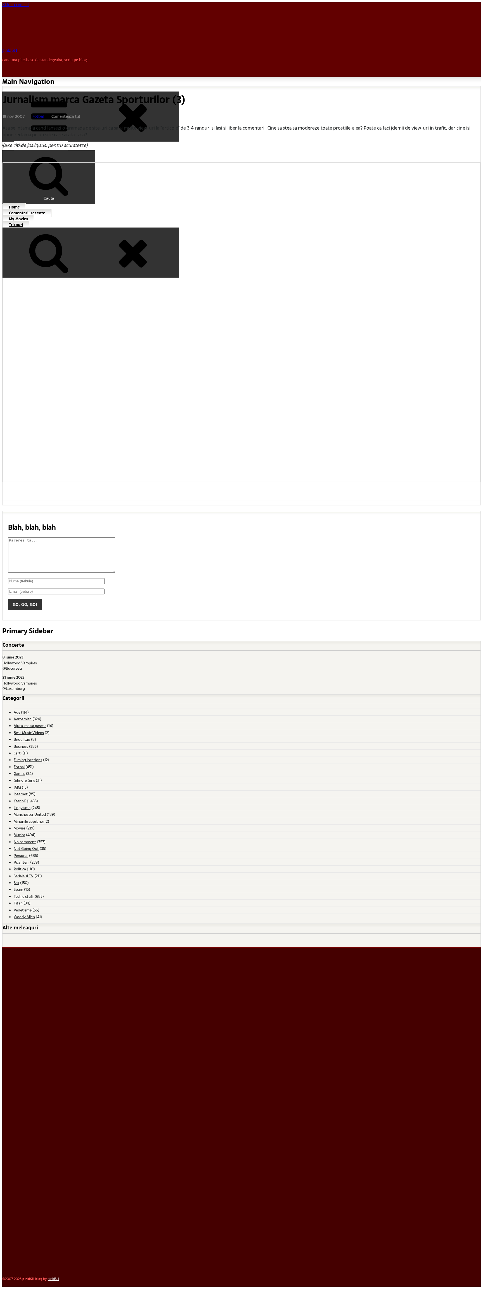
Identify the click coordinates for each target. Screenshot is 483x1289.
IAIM (17, 787)
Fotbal (38, 116)
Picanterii (21, 862)
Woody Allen (24, 916)
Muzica (19, 834)
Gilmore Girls (24, 780)
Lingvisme (22, 807)
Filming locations (28, 759)
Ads (17, 712)
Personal (21, 855)
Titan (18, 903)
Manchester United (30, 814)
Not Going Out (26, 848)
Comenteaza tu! (65, 116)
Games (19, 773)
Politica (20, 868)
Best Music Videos (29, 732)
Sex (16, 882)
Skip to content (15, 4)
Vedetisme (23, 910)
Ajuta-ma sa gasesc (30, 725)
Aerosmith (23, 718)
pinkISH (9, 50)
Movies (19, 828)
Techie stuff (24, 896)
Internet (21, 793)
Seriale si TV (24, 875)
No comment (25, 841)
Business (21, 746)
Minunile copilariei (29, 821)
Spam (18, 889)
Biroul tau (22, 739)
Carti (18, 753)
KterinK (20, 800)
